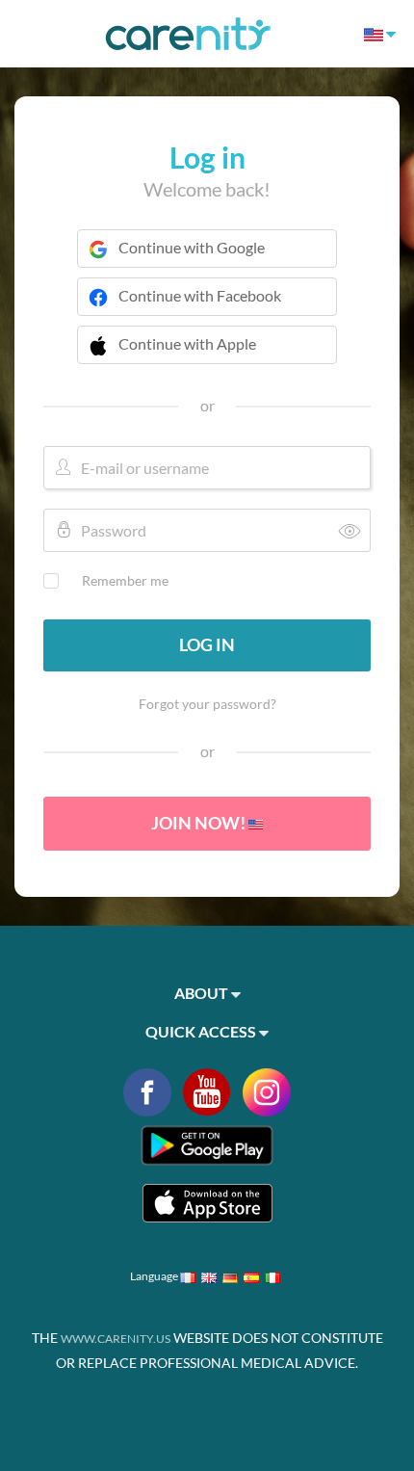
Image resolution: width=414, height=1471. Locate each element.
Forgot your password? (207, 704)
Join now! (199, 822)
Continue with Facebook (199, 295)
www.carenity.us (115, 1338)
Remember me (125, 580)
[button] (207, 356)
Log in (207, 644)
